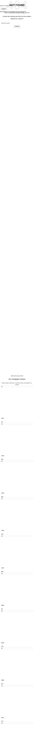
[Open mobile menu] (1, 1)
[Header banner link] (17, 375)
